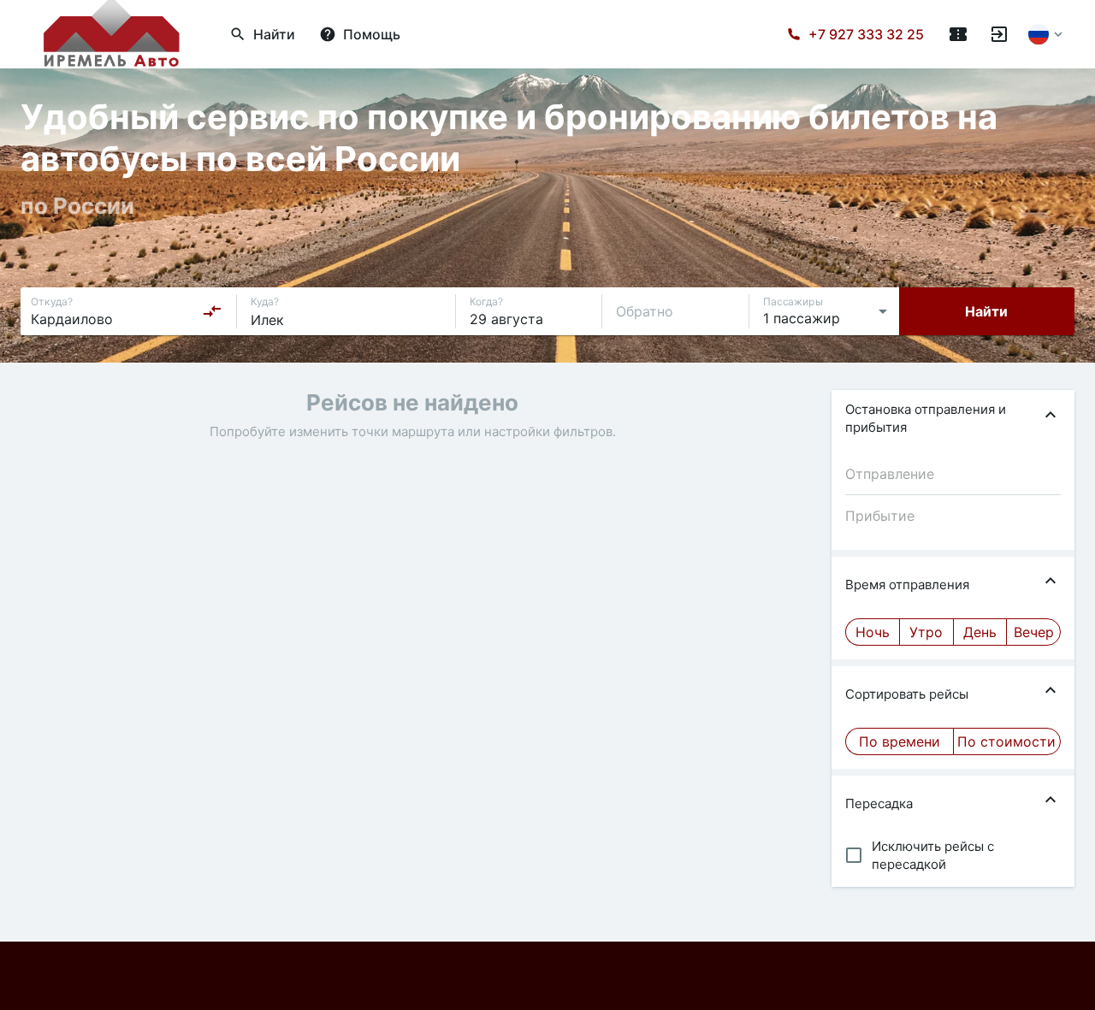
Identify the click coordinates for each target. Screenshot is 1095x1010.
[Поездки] (958, 34)
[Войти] (999, 34)
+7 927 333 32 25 (866, 34)
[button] (953, 418)
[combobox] (127, 311)
